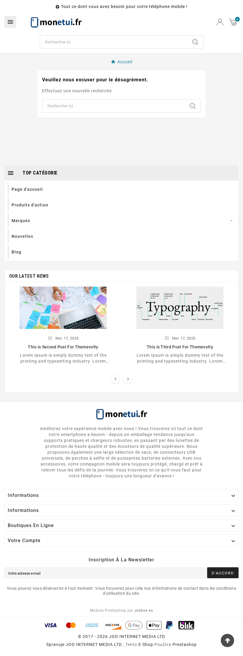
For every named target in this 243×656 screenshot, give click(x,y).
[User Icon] (220, 22)
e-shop (145, 644)
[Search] (195, 42)
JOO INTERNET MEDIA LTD (94, 644)
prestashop (184, 644)
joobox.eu (144, 610)
